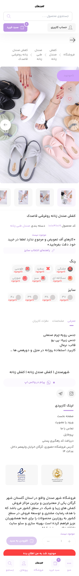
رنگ (73, 261)
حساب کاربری (59, 27)
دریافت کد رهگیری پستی (58, 441)
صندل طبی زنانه (38, 55)
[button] (5, 124)
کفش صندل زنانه (53, 55)
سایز (72, 290)
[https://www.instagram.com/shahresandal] (71, 393)
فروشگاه (69, 55)
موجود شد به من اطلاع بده (39, 553)
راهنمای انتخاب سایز (37, 250)
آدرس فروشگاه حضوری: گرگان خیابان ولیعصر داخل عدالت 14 (42, 449)
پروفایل (68, 434)
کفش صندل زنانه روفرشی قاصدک (20, 55)
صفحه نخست (65, 416)
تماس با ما (67, 428)
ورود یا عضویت (64, 422)
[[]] (60, 393)
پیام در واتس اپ (34, 382)
